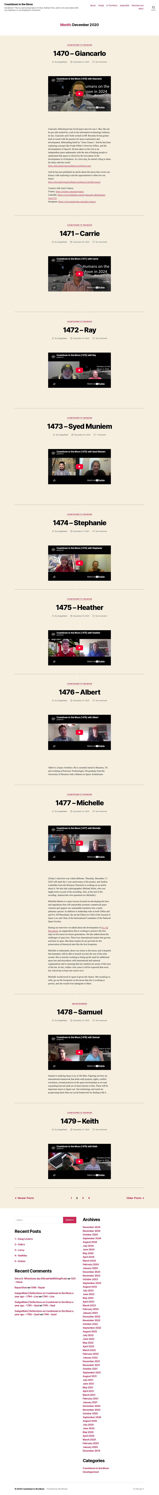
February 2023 (91, 1309)
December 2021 (91, 1361)
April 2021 (88, 1391)
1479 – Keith (79, 1121)
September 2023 (92, 1283)
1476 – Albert (79, 692)
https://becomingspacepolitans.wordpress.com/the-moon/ (74, 182)
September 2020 (92, 1417)
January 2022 (90, 1357)
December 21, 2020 (81, 62)
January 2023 (90, 1313)
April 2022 (88, 1346)
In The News (111, 5)
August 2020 (90, 1421)
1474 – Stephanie (79, 522)
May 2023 (88, 1298)
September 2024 (92, 1238)
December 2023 (91, 1272)
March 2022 (89, 1350)
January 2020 (90, 1447)
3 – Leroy (19, 1250)
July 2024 (88, 1246)
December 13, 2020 (81, 1020)
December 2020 (91, 1406)
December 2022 (91, 1316)
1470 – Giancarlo (79, 53)
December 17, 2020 (81, 531)
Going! (101, 5)
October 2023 (90, 1279)
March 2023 (89, 1305)
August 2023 (90, 1286)
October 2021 (90, 1368)
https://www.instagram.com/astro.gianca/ (77, 201)
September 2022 (92, 1327)
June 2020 (88, 1428)
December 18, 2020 (82, 435)
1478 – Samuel (79, 1012)
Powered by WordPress (57, 1489)
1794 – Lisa (48, 1296)
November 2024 (91, 1231)
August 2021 (90, 1376)
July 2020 (88, 1424)
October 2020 (90, 1413)
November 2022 (91, 1320)
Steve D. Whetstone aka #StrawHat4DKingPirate (41, 1278)
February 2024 (91, 1264)
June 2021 (88, 1383)
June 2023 (88, 1294)
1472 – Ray (79, 330)
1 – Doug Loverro (24, 1239)
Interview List (138, 5)
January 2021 (90, 1402)
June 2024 (88, 1249)
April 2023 (88, 1301)
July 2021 (88, 1380)
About (93, 5)
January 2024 (90, 1268)
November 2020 (91, 1409)
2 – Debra (20, 1244)
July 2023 (88, 1290)
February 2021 (90, 1398)
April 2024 (88, 1257)
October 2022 (90, 1324)
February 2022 (91, 1354)
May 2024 (88, 1253)
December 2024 (91, 1227)
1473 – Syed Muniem (79, 426)
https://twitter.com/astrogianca (70, 191)
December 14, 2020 (81, 811)
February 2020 (91, 1443)
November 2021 (91, 1365)
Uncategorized (79, 1004)
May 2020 (88, 1432)
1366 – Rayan (38, 1287)
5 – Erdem (20, 1261)
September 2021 (92, 1372)
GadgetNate (62, 62)
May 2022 (88, 1342)
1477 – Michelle (79, 803)
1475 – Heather (79, 607)
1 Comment (101, 435)
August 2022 (90, 1331)
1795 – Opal (49, 1305)
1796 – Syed (50, 1314)
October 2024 (90, 1234)
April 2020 (88, 1436)
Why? (141, 9)
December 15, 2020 (81, 700)
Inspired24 (124, 5)
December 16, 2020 (81, 616)
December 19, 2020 (81, 338)
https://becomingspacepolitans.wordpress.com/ (69, 165)
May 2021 (88, 1387)
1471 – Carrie (79, 233)
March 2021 (89, 1395)
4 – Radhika (21, 1255)
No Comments (101, 62)
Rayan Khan (21, 1287)
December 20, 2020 (81, 242)
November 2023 (91, 1275)
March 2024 (89, 1260)
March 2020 (89, 1439)
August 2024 (90, 1242)
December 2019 (91, 1450)
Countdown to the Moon (18, 4)
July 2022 (88, 1335)
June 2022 (88, 1339)
